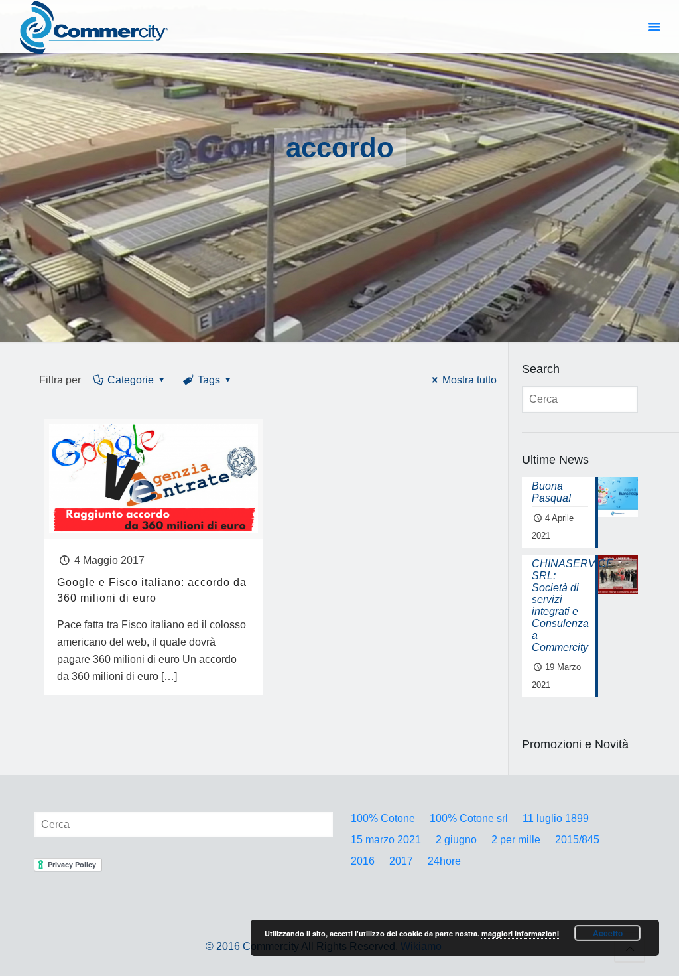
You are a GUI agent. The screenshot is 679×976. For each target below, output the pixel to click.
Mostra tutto (469, 379)
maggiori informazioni (520, 933)
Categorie (130, 379)
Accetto (608, 933)
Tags (209, 379)
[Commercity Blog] (94, 26)
